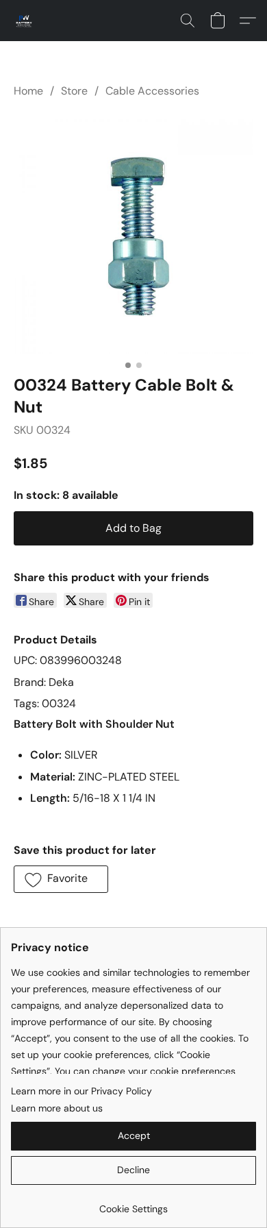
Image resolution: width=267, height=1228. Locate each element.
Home (28, 91)
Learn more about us (57, 1108)
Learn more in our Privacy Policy (81, 1091)
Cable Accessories (152, 91)
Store (74, 91)
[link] (133, 1203)
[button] (24, 20)
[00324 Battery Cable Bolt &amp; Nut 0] (133, 234)
